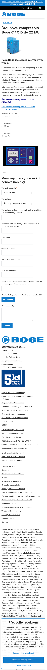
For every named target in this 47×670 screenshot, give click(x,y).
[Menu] (42, 14)
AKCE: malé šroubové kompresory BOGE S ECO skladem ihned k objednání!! (22, 3)
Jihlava (32, 545)
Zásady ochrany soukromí (23, 653)
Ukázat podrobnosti (23, 665)
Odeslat (7, 326)
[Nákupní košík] (36, 14)
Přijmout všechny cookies (23, 660)
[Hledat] (30, 14)
